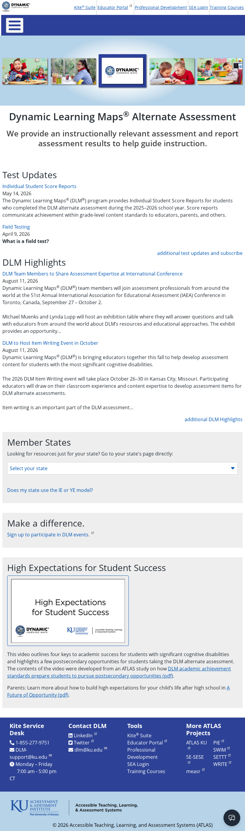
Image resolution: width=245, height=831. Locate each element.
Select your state (29, 468)
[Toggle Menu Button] (14, 25)
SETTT (220, 757)
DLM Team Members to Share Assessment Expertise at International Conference (92, 273)
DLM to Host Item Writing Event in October (50, 343)
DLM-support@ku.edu (28, 753)
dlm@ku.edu (88, 750)
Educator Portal (112, 7)
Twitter (82, 742)
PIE (216, 742)
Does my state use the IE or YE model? (50, 490)
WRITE (220, 764)
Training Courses (227, 7)
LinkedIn (83, 735)
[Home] (18, 6)
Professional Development (161, 7)
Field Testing (16, 227)
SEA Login (198, 7)
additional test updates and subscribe (200, 253)
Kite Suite (85, 7)
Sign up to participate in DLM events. (48, 534)
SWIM (219, 750)
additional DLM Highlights (214, 419)
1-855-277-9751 (33, 742)
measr (193, 771)
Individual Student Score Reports (39, 186)
